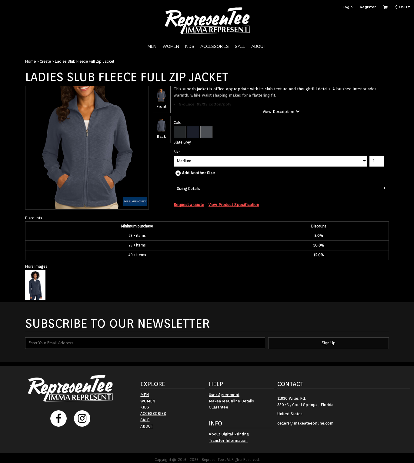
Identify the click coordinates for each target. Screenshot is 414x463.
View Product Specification (234, 204)
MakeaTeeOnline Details (231, 401)
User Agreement (224, 394)
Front (161, 106)
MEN (144, 394)
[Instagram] (82, 418)
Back (161, 136)
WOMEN (147, 401)
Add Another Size (198, 172)
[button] (385, 7)
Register (368, 7)
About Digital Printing (229, 434)
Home (30, 61)
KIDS (144, 407)
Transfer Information (228, 440)
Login (347, 7)
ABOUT (146, 426)
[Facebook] (58, 418)
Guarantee (218, 407)
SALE (144, 420)
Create (45, 61)
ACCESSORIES (153, 413)
